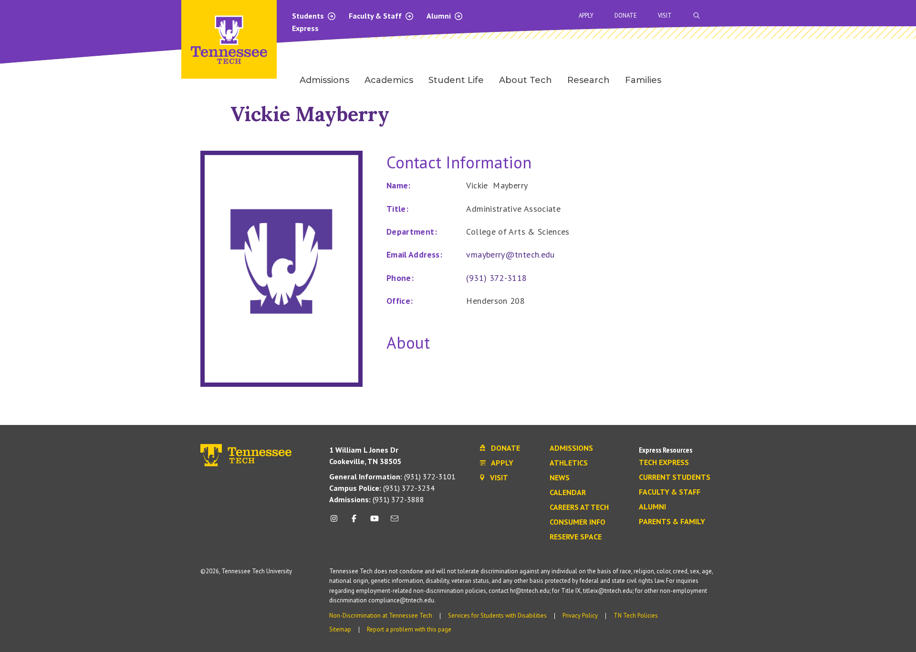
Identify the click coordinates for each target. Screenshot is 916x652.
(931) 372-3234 (382, 488)
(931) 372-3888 (376, 499)
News (560, 478)
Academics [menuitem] (388, 80)
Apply (586, 15)
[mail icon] (395, 522)
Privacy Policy (580, 615)
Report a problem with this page (409, 629)
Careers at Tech (579, 507)
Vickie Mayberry (309, 113)
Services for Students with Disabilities (497, 615)
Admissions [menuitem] (324, 80)
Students (309, 16)
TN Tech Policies (636, 615)
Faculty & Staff (376, 16)
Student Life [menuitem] (456, 80)
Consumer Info (577, 522)
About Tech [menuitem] (525, 80)
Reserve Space (576, 537)
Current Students (674, 477)
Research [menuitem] (588, 80)
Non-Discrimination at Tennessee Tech (380, 615)
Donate (625, 15)
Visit (665, 15)
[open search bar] (696, 15)
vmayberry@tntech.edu (510, 254)
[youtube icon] (374, 522)
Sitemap (340, 629)
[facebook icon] (354, 522)
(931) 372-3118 (496, 277)
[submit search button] (864, 16)
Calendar (568, 492)
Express (305, 28)
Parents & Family (672, 521)
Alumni (440, 16)
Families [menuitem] (643, 80)
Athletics (569, 463)
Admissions (571, 448)
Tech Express (664, 462)
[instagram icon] (336, 522)
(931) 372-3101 (392, 476)
